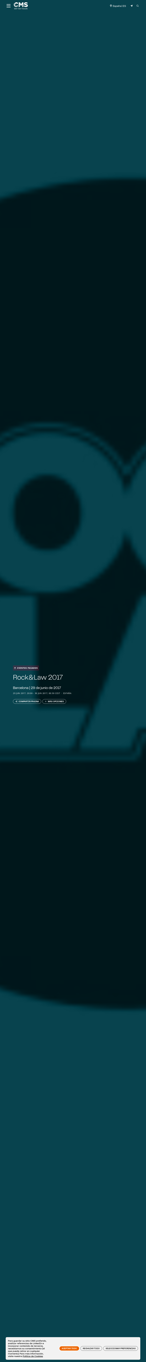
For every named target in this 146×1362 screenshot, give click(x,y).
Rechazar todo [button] (91, 1348)
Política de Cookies (33, 1356)
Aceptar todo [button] (69, 1348)
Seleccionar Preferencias (121, 1348)
